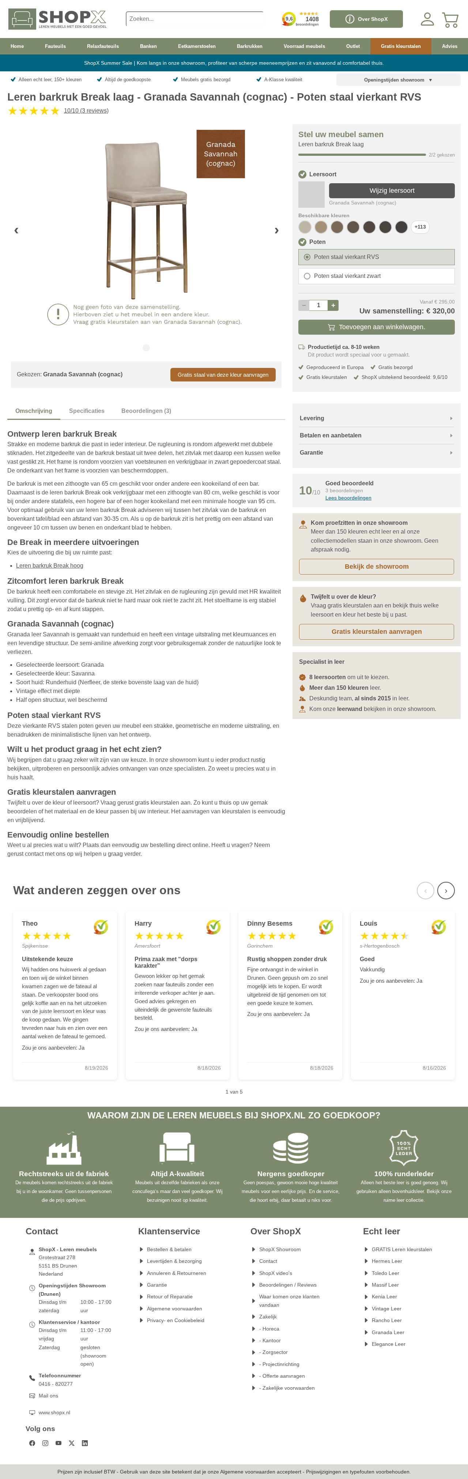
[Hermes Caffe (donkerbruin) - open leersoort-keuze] (401, 227)
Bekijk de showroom (377, 566)
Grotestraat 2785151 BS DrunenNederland (58, 1265)
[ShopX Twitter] (71, 1443)
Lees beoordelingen (348, 498)
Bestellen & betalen (169, 1249)
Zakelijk (268, 1317)
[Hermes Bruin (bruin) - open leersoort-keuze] (385, 227)
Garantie (157, 1285)
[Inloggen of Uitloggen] (427, 19)
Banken (148, 46)
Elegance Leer (388, 1344)
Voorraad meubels (304, 46)
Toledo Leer (385, 1273)
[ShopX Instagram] (45, 1443)
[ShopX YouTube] (58, 1443)
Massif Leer (385, 1285)
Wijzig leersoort (392, 190)
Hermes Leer (387, 1261)
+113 (420, 227)
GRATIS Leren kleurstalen (402, 1249)
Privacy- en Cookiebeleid (175, 1320)
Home (17, 46)
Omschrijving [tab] (33, 411)
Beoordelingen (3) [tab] (146, 411)
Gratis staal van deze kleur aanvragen (223, 375)
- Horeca (269, 1329)
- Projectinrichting (279, 1364)
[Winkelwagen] (451, 19)
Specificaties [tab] (87, 411)
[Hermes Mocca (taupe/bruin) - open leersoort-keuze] (337, 227)
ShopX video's (275, 1273)
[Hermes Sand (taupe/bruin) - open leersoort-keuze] (321, 227)
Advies (449, 46)
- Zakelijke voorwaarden (287, 1388)
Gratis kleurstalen (401, 46)
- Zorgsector (273, 1352)
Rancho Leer (387, 1320)
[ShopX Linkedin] (84, 1443)
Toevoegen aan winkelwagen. (382, 327)
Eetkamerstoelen (197, 46)
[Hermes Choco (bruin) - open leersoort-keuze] (369, 227)
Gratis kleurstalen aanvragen (377, 631)
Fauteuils (55, 46)
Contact (268, 1261)
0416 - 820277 (56, 1384)
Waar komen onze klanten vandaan (289, 1300)
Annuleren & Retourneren (176, 1273)
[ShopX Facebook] (32, 1443)
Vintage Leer (386, 1308)
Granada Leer (388, 1332)
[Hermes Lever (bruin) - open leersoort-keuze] (353, 227)
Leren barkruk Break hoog (49, 565)
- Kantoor (270, 1340)
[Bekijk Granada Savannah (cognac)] (311, 194)
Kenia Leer (384, 1296)
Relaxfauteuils (103, 46)
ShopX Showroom (280, 1249)
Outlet (353, 46)
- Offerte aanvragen (282, 1376)
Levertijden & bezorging (174, 1261)
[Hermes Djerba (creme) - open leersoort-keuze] (305, 227)
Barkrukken (250, 46)
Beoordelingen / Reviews (288, 1285)
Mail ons (48, 1396)
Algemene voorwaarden (174, 1308)
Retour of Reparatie (170, 1296)
